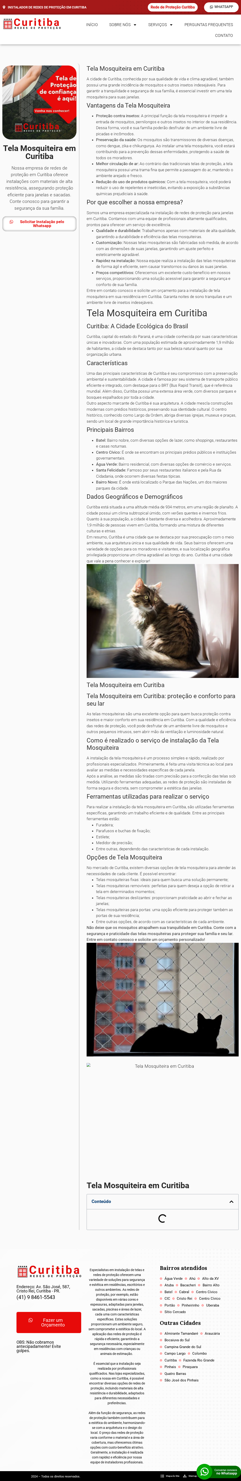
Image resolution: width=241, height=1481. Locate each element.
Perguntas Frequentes (209, 24)
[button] (231, 1201)
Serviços (157, 24)
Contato (224, 35)
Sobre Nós (120, 24)
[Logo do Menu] (31, 23)
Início (92, 24)
